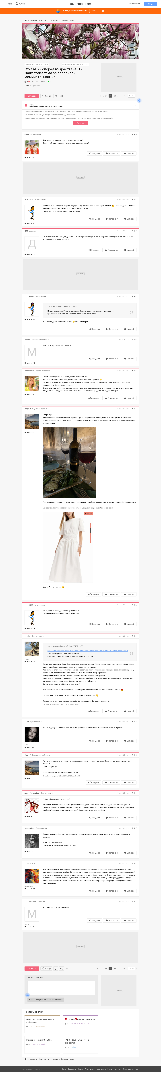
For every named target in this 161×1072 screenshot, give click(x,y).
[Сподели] (61, 96)
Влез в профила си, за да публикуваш (45, 999)
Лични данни (89, 1069)
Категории (33, 1059)
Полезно (113, 153)
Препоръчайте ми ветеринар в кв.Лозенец (40, 1020)
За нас (64, 1069)
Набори (73, 1047)
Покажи (80, 123)
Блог (137, 1069)
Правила (80, 1069)
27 (106, 96)
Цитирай (130, 153)
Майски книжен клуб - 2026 (39, 1040)
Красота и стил (44, 1059)
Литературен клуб (38, 1044)
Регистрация (134, 4)
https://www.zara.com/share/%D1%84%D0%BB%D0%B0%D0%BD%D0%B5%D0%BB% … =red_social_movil (87, 651)
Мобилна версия (128, 1069)
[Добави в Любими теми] (55, 96)
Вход (150, 4)
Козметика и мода (67, 1059)
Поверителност (101, 1069)
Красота (55, 1059)
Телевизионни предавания (80, 1023)
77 (120, 96)
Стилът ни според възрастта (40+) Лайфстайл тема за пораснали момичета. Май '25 (53, 73)
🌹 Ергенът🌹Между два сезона (80, 1019)
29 (115, 96)
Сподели (96, 153)
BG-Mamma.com (38, 1069)
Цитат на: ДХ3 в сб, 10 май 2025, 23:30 (62, 306)
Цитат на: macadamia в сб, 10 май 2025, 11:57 (65, 646)
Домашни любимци (38, 1026)
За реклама (72, 1069)
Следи (48, 96)
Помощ (109, 1069)
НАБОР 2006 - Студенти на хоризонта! (77, 1041)
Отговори (32, 96)
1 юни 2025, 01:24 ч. (82, 64)
